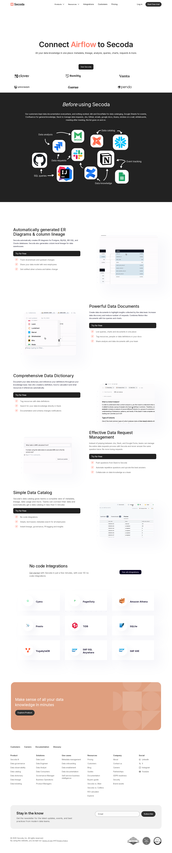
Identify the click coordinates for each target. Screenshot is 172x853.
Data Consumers (43, 771)
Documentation (42, 747)
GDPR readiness (120, 776)
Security (116, 780)
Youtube (145, 771)
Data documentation (70, 771)
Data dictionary (16, 776)
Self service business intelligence (71, 777)
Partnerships (118, 771)
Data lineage (15, 780)
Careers (27, 747)
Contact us (117, 763)
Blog (89, 767)
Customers (102, 4)
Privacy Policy (62, 841)
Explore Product (25, 712)
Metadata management (71, 759)
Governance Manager (45, 776)
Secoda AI (14, 759)
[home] (17, 4)
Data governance (17, 763)
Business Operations (44, 780)
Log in (139, 4)
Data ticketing (16, 784)
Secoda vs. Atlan (94, 784)
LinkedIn (145, 759)
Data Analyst (41, 767)
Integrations (88, 4)
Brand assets (118, 784)
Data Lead (40, 759)
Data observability (17, 767)
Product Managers (43, 784)
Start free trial (153, 4)
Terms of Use (47, 841)
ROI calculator (93, 792)
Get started (34, 573)
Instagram (146, 767)
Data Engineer (42, 763)
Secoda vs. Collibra (96, 788)
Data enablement (69, 767)
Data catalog (15, 771)
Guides (90, 771)
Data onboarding (69, 763)
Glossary (57, 747)
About (115, 759)
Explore (91, 796)
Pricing (114, 4)
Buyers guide (93, 780)
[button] (59, 4)
